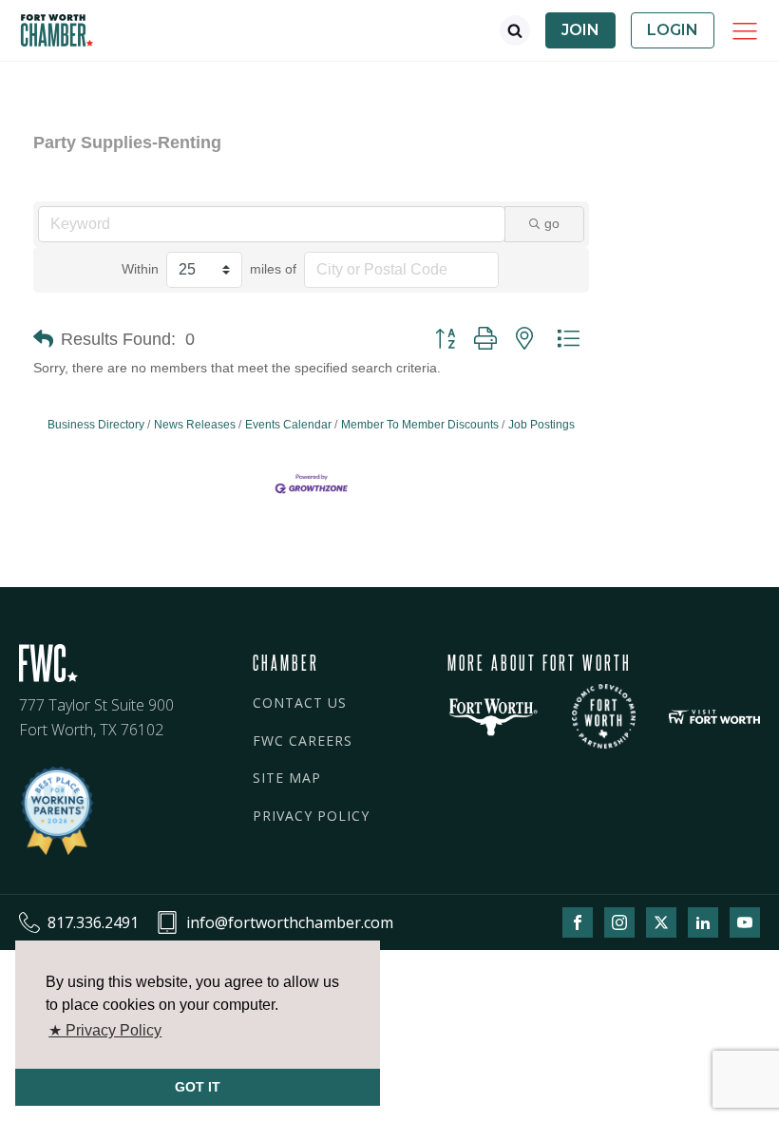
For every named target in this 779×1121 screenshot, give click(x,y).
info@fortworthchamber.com (289, 922)
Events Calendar (288, 424)
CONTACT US (300, 702)
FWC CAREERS (302, 740)
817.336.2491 (93, 922)
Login (672, 30)
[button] (43, 339)
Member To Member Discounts (420, 424)
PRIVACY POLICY (311, 815)
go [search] (552, 223)
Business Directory (96, 424)
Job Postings (541, 424)
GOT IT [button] (197, 1086)
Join (580, 30)
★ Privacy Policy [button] (105, 1030)
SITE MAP (287, 777)
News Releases (195, 424)
